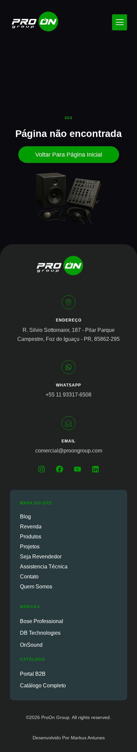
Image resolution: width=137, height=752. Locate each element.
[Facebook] (59, 469)
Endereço (68, 320)
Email (68, 441)
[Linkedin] (95, 469)
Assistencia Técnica (44, 566)
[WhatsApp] (68, 367)
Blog (25, 516)
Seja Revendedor (41, 556)
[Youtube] (77, 469)
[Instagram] (41, 469)
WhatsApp (68, 385)
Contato (29, 576)
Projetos (30, 546)
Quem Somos (36, 586)
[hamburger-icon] (119, 22)
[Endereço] (68, 302)
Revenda (31, 526)
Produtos (30, 536)
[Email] (68, 423)
